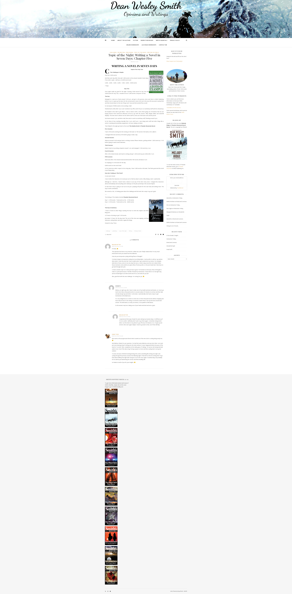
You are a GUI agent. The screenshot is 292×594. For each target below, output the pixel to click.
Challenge (113, 52)
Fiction (135, 40)
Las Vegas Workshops (149, 45)
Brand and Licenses (181, 201)
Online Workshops (132, 45)
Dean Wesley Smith (146, 5)
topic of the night (123, 231)
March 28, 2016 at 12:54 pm (121, 287)
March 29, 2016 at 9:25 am (117, 336)
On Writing (121, 52)
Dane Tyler (115, 334)
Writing (130, 231)
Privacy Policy (175, 40)
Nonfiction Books (147, 40)
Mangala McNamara (172, 212)
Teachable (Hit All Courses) (174, 107)
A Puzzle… (176, 226)
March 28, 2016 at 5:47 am (117, 246)
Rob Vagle (169, 208)
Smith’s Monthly (161, 40)
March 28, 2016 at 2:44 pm (124, 316)
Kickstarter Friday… (178, 198)
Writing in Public (153, 52)
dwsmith (109, 234)
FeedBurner (180, 188)
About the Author (123, 40)
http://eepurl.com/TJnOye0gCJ (174, 61)
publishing (129, 52)
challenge (108, 231)
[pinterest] (110, 591)
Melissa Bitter (116, 244)
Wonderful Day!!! (171, 246)
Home (113, 40)
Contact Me (163, 45)
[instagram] (108, 591)
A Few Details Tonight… (173, 235)
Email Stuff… (170, 249)
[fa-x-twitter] (105, 591)
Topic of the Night (140, 52)
